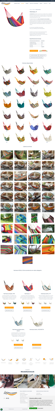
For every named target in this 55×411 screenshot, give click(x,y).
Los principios (38, 393)
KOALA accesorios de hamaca (24, 398)
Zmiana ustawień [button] (40, 408)
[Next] (15, 303)
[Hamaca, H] (27, 285)
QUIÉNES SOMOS (17, 3)
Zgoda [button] (31, 408)
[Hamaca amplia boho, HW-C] (18, 321)
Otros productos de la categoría (36, 57)
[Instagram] (8, 398)
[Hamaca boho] (45, 302)
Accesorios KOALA (23, 401)
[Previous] (3, 303)
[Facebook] (6, 398)
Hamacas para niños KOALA (24, 397)
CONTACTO (45, 3)
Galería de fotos (42, 55)
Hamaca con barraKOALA (24, 394)
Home (31, 9)
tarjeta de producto (9, 307)
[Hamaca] (22, 302)
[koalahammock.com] (6, 3)
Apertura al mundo (39, 394)
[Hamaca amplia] (4, 302)
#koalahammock (27, 372)
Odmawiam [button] (35, 408)
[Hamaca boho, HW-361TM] (36, 321)
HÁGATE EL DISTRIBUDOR (34, 3)
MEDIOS (41, 3)
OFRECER (22, 3)
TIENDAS (26, 3)
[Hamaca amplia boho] (17, 339)
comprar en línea (34, 50)
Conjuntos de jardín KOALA (24, 402)
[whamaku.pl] (43, 50)
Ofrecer (34, 9)
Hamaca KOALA (38, 9)
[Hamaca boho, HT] (45, 285)
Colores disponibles (34, 55)
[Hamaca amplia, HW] (9, 285)
